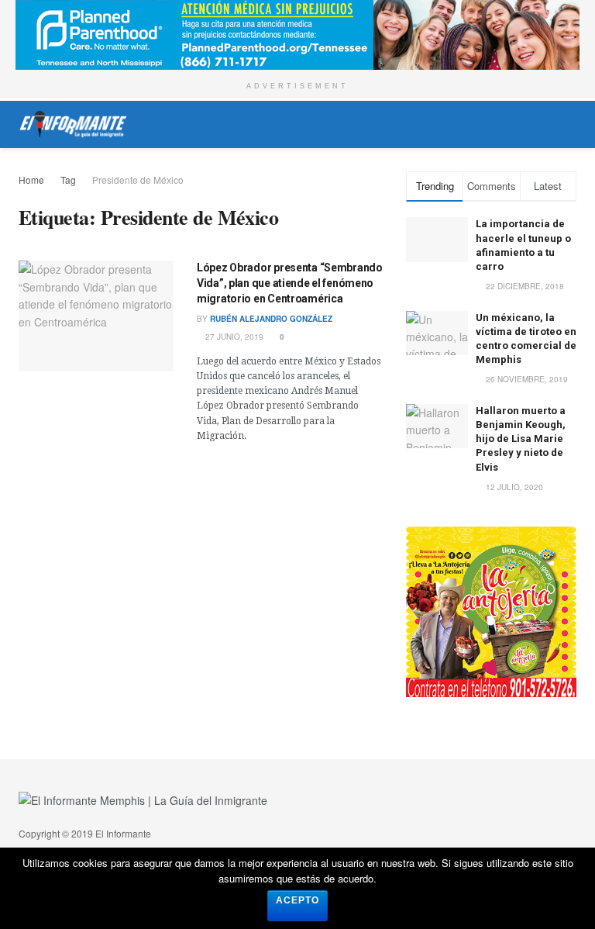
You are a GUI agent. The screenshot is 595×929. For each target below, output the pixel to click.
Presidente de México (138, 179)
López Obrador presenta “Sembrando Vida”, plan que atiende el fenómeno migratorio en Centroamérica (290, 282)
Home (31, 179)
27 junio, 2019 (233, 336)
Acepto (297, 900)
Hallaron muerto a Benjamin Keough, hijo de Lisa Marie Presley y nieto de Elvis (521, 439)
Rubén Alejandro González (271, 318)
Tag (68, 179)
